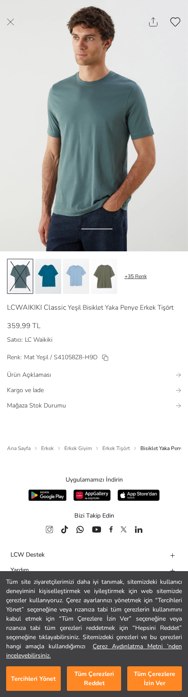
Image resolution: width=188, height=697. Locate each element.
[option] (20, 276)
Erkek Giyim (78, 448)
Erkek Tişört (116, 448)
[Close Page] (10, 21)
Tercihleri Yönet (33, 679)
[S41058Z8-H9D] (105, 358)
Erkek (47, 448)
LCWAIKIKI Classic (36, 307)
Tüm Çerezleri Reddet (94, 678)
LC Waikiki (38, 340)
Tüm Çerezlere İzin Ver (154, 678)
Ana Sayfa (19, 448)
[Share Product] (153, 22)
